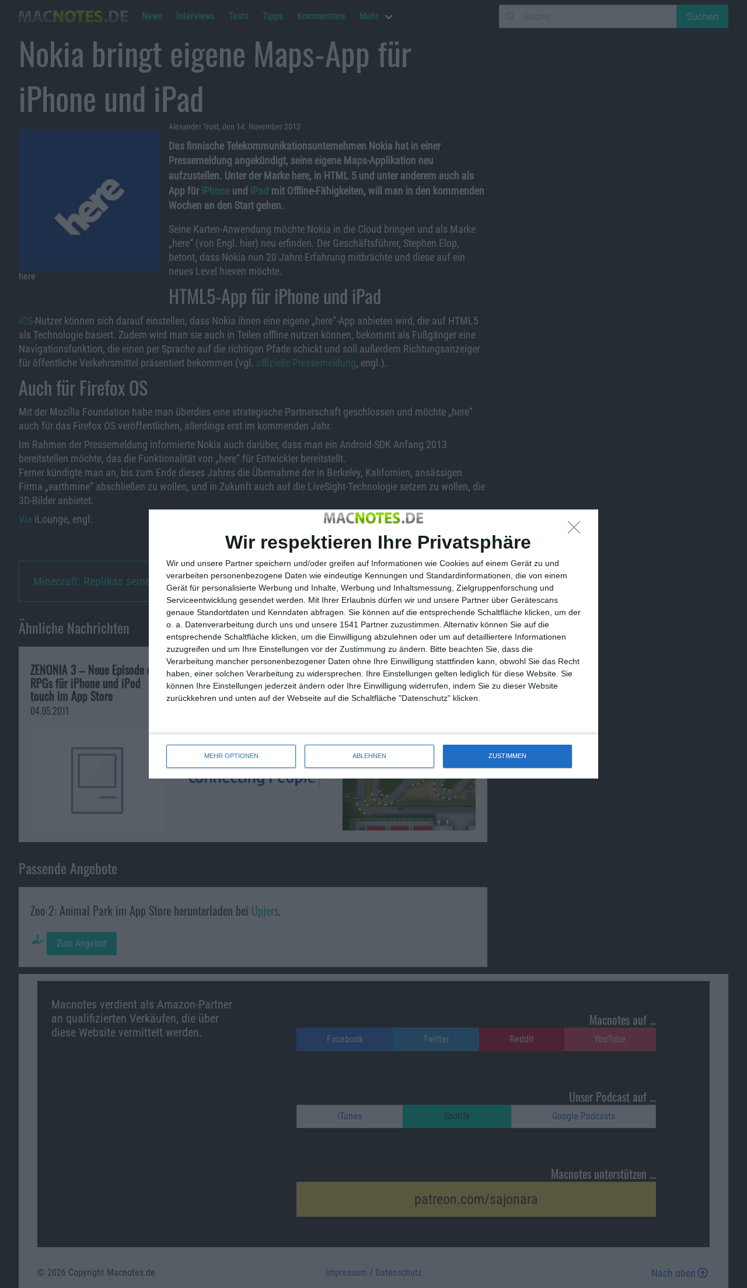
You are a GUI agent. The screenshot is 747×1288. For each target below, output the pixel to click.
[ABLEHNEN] (577, 530)
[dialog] (373, 643)
